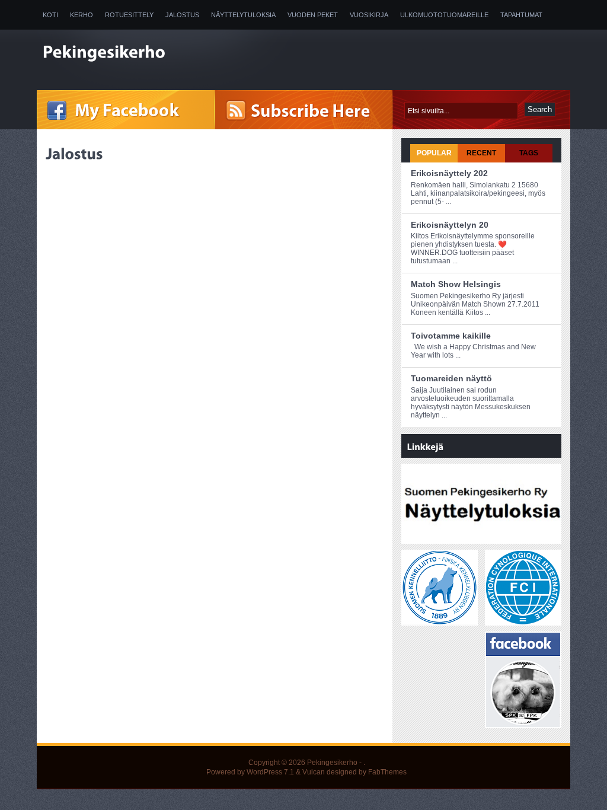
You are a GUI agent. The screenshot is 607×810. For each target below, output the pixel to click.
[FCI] (523, 620)
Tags (528, 153)
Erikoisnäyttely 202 (449, 173)
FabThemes (387, 772)
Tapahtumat (521, 14)
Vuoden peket (312, 14)
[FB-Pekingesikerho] (523, 723)
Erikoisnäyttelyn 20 (449, 224)
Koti (50, 14)
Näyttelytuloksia (243, 14)
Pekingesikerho (332, 762)
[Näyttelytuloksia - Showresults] (482, 538)
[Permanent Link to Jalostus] (74, 153)
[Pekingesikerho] (161, 53)
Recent (481, 153)
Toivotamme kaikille (451, 335)
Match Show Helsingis (456, 284)
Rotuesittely (129, 14)
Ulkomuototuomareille (444, 14)
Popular (434, 153)
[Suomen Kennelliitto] (439, 620)
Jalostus (182, 14)
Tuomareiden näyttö (451, 378)
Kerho (81, 14)
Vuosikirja (369, 14)
